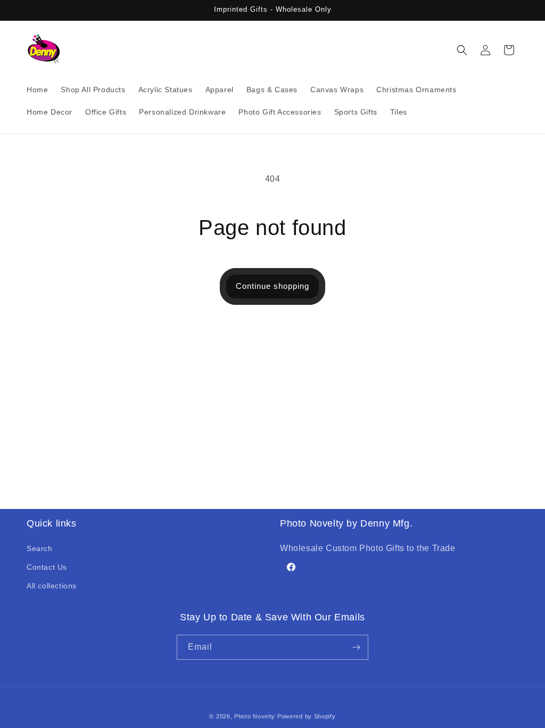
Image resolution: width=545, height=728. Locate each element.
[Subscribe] (356, 647)
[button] (462, 50)
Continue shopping (272, 285)
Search (40, 548)
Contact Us (47, 567)
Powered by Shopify (306, 716)
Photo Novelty (254, 716)
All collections (52, 585)
